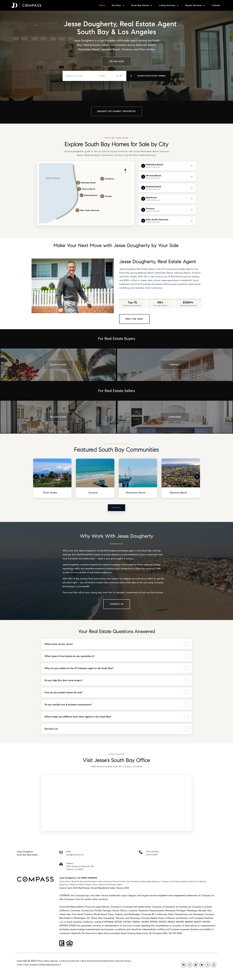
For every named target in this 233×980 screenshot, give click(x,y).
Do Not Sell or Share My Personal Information (78, 881)
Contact (216, 5)
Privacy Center (119, 881)
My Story (116, 5)
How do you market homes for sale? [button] (63, 692)
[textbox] (101, 76)
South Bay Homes (140, 5)
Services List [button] (51, 728)
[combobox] (102, 75)
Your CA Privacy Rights (112, 884)
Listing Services (167, 5)
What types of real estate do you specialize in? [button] (69, 656)
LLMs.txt (64, 961)
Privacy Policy (43, 961)
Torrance (50, 492)
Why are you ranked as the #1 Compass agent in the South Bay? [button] (78, 668)
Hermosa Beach (178, 492)
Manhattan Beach (93, 492)
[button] (36, 477)
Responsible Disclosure (150, 881)
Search (147, 76)
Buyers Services (194, 5)
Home (102, 5)
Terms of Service (105, 881)
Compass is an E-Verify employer (174, 881)
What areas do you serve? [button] (58, 644)
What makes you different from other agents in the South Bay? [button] (77, 716)
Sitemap (54, 961)
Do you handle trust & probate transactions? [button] (68, 704)
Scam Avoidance (133, 881)
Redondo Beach (135, 492)
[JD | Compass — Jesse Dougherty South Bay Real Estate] (26, 5)
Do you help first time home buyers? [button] (63, 680)
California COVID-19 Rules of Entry (83, 884)
